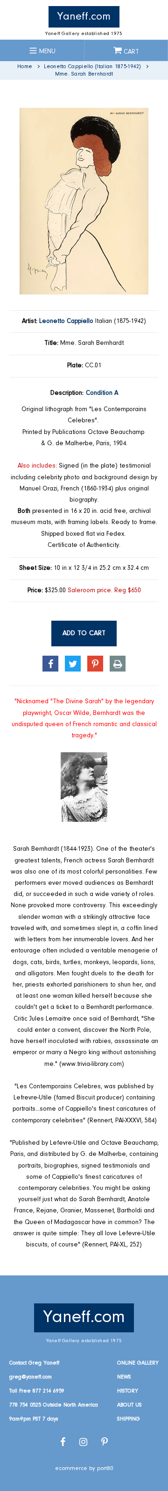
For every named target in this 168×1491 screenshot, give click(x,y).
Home (24, 67)
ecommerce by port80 (84, 1468)
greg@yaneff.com (30, 1377)
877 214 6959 (48, 1391)
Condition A (102, 393)
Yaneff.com (84, 16)
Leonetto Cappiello (66, 321)
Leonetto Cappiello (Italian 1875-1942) (92, 67)
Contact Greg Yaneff (34, 1363)
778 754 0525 (25, 1405)
